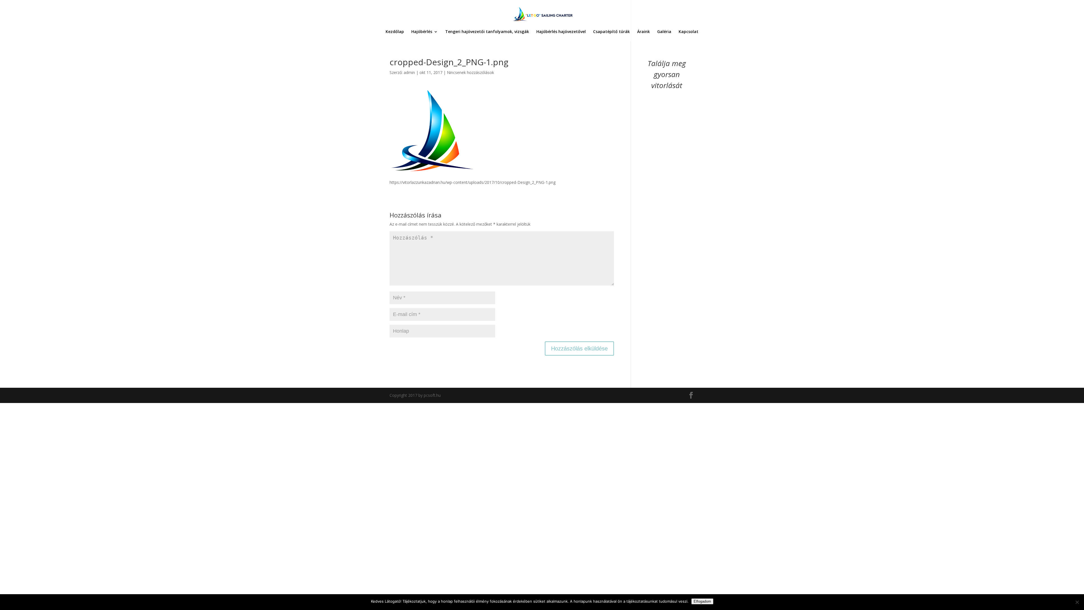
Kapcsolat (688, 32)
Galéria (664, 32)
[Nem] (1077, 602)
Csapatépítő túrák (611, 32)
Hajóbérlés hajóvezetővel (561, 32)
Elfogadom (702, 601)
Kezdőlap (395, 32)
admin (409, 72)
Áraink (643, 32)
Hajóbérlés (421, 32)
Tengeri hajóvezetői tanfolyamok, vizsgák (487, 32)
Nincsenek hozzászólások (470, 72)
